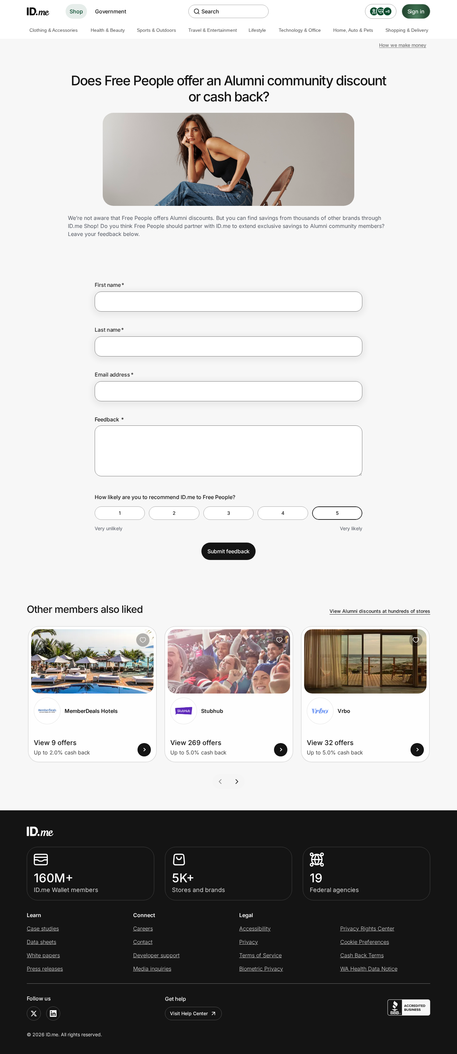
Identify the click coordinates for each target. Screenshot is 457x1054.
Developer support (156, 955)
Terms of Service (260, 955)
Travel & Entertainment (212, 30)
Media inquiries (152, 968)
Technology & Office (300, 30)
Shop (76, 11)
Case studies (43, 928)
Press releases (45, 968)
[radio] (120, 513)
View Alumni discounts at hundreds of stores (380, 611)
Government (110, 11)
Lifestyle (257, 30)
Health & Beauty (108, 30)
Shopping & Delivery (406, 30)
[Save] (143, 640)
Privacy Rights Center (367, 928)
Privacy (248, 942)
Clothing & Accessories (53, 30)
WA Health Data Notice (368, 968)
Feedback (109, 419)
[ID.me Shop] (42, 11)
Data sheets (41, 942)
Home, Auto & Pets (353, 30)
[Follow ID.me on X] (34, 1013)
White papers (43, 955)
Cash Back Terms (362, 955)
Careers (143, 928)
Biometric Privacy (261, 968)
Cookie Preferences (364, 942)
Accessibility (255, 928)
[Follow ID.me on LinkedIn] (53, 1013)
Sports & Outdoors (156, 30)
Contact (143, 942)
